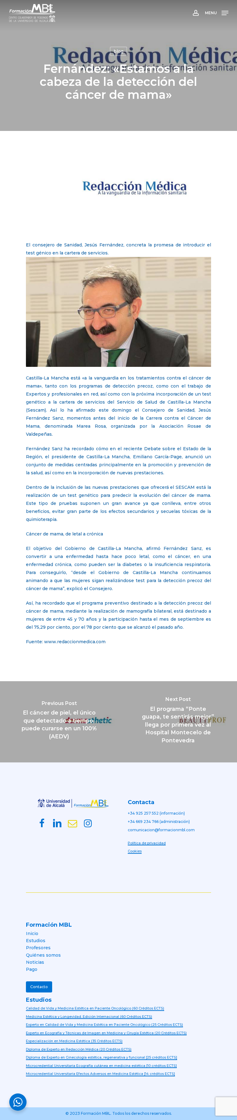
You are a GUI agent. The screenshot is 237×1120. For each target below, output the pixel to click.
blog (118, 51)
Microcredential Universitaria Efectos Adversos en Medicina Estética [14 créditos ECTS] (100, 1074)
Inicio (32, 933)
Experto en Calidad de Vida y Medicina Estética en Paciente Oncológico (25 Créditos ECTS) (104, 1024)
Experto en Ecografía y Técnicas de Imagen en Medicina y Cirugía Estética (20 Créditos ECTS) (106, 1033)
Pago (31, 969)
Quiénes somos (43, 955)
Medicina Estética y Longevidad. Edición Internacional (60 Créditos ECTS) (89, 1016)
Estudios (35, 940)
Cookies (135, 851)
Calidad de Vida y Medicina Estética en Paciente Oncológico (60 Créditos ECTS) (95, 1008)
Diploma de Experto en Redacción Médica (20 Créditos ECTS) (78, 1049)
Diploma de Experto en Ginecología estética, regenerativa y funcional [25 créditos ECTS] (101, 1057)
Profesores (38, 947)
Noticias (35, 962)
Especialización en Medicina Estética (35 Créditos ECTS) (74, 1041)
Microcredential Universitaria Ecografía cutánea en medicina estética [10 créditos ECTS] (101, 1065)
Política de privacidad (147, 843)
